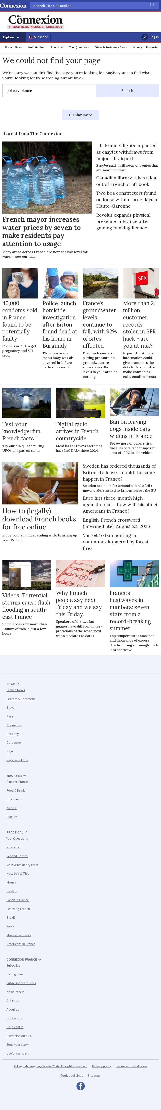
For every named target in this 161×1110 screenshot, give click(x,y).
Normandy (14, 725)
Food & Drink (15, 790)
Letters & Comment (20, 699)
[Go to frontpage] (35, 22)
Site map (94, 1075)
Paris (10, 716)
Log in (154, 37)
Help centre (14, 1027)
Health (11, 891)
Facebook (80, 1087)
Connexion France (21, 959)
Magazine (14, 775)
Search (127, 90)
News (10, 684)
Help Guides (36, 47)
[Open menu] (13, 37)
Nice (9, 751)
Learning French (18, 909)
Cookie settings (71, 1075)
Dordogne (13, 742)
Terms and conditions (131, 1066)
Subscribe (41, 37)
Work (10, 926)
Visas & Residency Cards (111, 47)
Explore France (17, 781)
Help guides (14, 974)
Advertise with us (18, 1036)
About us (12, 1009)
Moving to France (18, 935)
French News (13, 47)
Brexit (10, 917)
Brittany (12, 734)
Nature (11, 808)
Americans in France (20, 944)
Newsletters (15, 992)
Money (137, 47)
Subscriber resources (21, 983)
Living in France (17, 900)
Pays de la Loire (17, 760)
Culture (11, 817)
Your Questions (79, 47)
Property (152, 47)
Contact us (14, 1018)
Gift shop (12, 1000)
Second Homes (17, 856)
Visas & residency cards (22, 865)
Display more (80, 115)
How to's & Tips (17, 873)
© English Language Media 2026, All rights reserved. (50, 1066)
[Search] (152, 5)
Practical (57, 47)
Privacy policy (102, 1066)
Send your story (17, 1044)
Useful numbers (17, 1053)
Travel (11, 707)
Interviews (14, 799)
